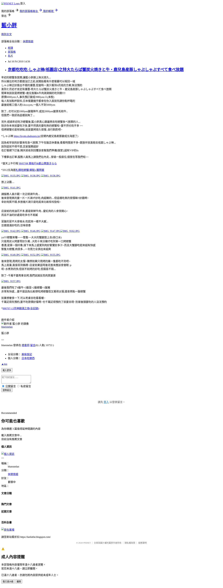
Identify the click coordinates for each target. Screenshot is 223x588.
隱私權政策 (130, 543)
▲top (4, 364)
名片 (10, 55)
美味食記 (27, 354)
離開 (19, 581)
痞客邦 (26, 345)
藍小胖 (9, 25)
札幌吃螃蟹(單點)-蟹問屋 (30, 170)
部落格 (12, 51)
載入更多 (7, 370)
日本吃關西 (28, 358)
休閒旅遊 (28, 41)
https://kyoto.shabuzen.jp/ (27, 136)
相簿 (10, 48)
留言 (32, 345)
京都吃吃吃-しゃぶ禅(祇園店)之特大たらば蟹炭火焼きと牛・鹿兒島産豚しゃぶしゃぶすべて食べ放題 (96, 69)
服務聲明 (142, 543)
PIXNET (87, 543)
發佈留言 (7, 390)
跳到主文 (6, 34)
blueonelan (7, 326)
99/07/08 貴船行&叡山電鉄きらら (38, 163)
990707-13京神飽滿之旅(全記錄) (21, 308)
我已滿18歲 (8, 581)
